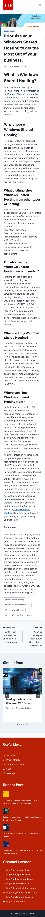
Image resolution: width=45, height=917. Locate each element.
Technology (9, 31)
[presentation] (22, 681)
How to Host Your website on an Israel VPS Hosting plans (11, 635)
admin (8, 66)
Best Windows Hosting (14, 600)
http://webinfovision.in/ (18, 883)
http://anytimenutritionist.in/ (20, 897)
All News (10, 755)
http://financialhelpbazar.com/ (21, 888)
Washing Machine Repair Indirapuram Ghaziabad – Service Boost (34, 637)
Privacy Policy (13, 760)
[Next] (38, 695)
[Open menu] (39, 5)
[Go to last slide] (7, 695)
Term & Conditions (15, 764)
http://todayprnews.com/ (18, 874)
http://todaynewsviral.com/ (19, 879)
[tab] (17, 724)
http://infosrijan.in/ (15, 901)
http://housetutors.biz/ (17, 870)
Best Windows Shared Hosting (17, 605)
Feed (8, 769)
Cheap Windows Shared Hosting (18, 615)
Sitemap (10, 773)
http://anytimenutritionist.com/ (21, 892)
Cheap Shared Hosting (14, 610)
